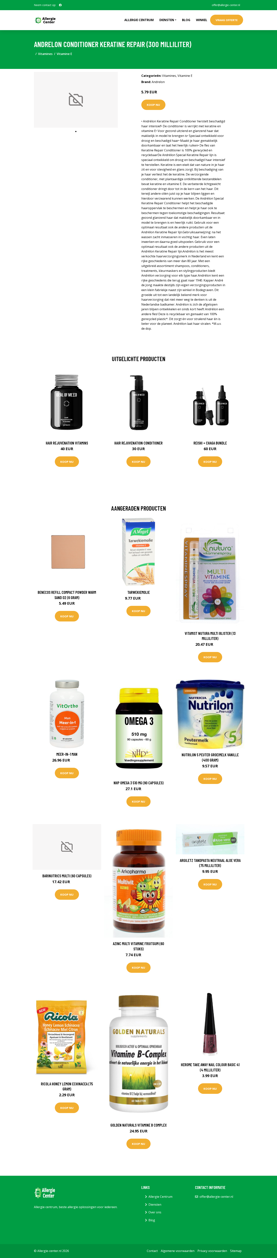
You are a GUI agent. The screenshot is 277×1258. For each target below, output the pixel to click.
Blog (186, 20)
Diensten (154, 1204)
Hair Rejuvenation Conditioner (138, 443)
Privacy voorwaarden (212, 1251)
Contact (152, 1251)
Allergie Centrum (139, 20)
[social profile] (60, 5)
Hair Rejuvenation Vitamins (67, 443)
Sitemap (236, 1251)
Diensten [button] (166, 20)
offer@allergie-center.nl (226, 5)
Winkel (201, 20)
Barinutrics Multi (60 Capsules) (66, 875)
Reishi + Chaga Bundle (210, 443)
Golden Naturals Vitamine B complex (138, 1125)
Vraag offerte (227, 20)
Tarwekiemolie (138, 592)
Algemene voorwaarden (177, 1251)
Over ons (154, 1212)
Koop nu (153, 105)
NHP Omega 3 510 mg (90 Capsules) (139, 782)
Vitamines (45, 54)
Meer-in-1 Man (66, 754)
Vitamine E (64, 54)
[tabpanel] (76, 100)
